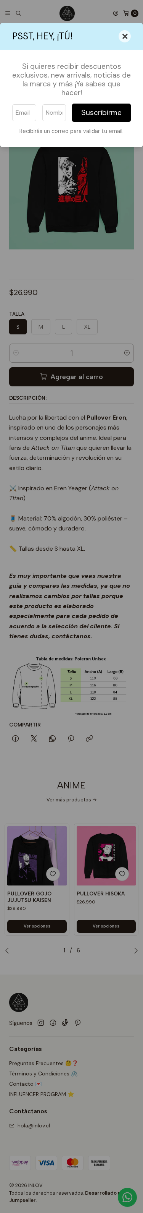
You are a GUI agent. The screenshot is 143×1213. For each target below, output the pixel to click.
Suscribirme (101, 112)
